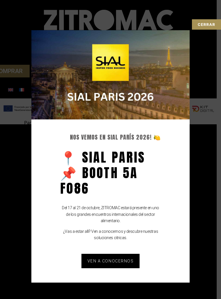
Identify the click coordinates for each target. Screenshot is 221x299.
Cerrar (206, 24)
